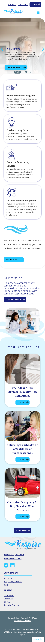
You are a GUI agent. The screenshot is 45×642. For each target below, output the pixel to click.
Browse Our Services (14, 67)
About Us (8, 578)
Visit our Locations (12, 558)
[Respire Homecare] (13, 12)
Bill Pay (34, 5)
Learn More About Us (14, 299)
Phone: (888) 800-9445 (14, 554)
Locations (23, 4)
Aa (34, 639)
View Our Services (12, 260)
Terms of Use (26, 618)
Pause (17, 72)
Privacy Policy (13, 618)
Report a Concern (11, 605)
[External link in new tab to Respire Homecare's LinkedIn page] (12, 565)
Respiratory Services (13, 581)
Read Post (21, 402)
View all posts (21, 530)
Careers (12, 4)
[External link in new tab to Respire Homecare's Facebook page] (6, 565)
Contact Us (9, 595)
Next (43, 49)
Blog (6, 584)
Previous (2, 49)
